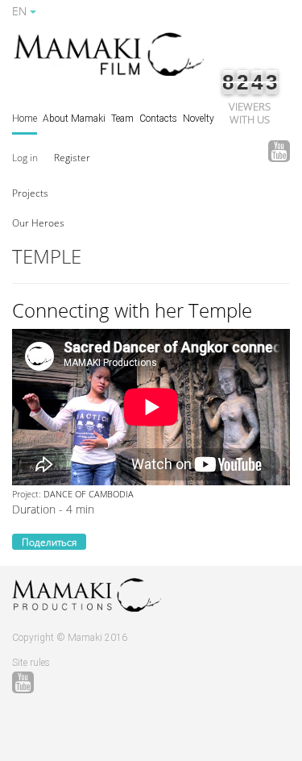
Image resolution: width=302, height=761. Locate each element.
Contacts (158, 118)
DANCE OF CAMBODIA (88, 494)
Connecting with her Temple (132, 310)
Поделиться (49, 542)
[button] (30, 192)
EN (21, 11)
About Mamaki (74, 118)
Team (122, 118)
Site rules (31, 662)
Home (24, 118)
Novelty (198, 118)
